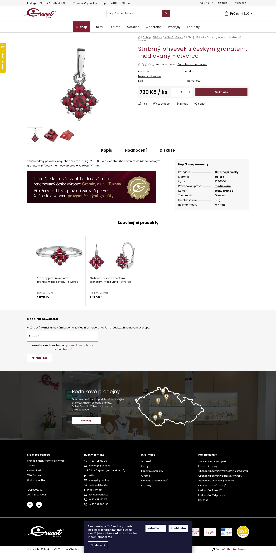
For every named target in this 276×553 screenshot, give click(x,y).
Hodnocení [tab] (136, 150)
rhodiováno (222, 186)
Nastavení (98, 545)
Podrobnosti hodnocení (192, 64)
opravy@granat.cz (98, 480)
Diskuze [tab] (167, 150)
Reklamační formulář (210, 490)
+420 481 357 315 (98, 499)
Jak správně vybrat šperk (212, 461)
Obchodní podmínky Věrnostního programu (223, 471)
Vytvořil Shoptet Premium (232, 549)
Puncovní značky (207, 466)
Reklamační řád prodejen (212, 495)
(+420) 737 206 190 (55, 3)
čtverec (219, 195)
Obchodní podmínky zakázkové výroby (220, 475)
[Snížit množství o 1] (173, 92)
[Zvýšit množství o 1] (189, 92)
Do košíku (221, 92)
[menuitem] (81, 26)
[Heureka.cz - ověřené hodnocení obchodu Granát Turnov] (240, 531)
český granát (223, 191)
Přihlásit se (39, 358)
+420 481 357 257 (98, 485)
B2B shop (203, 500)
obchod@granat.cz (99, 465)
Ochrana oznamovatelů (154, 480)
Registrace (240, 2)
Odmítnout (156, 528)
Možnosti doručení (149, 76)
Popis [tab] (106, 150)
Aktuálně (146, 461)
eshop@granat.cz (87, 3)
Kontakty (146, 485)
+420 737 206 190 (98, 504)
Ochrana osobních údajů (212, 485)
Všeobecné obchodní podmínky (216, 480)
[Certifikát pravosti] (91, 185)
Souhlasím (178, 528)
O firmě (145, 475)
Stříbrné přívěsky (226, 172)
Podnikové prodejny (152, 471)
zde (109, 537)
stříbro (219, 177)
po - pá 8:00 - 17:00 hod (117, 3)
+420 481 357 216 (98, 460)
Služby (144, 466)
